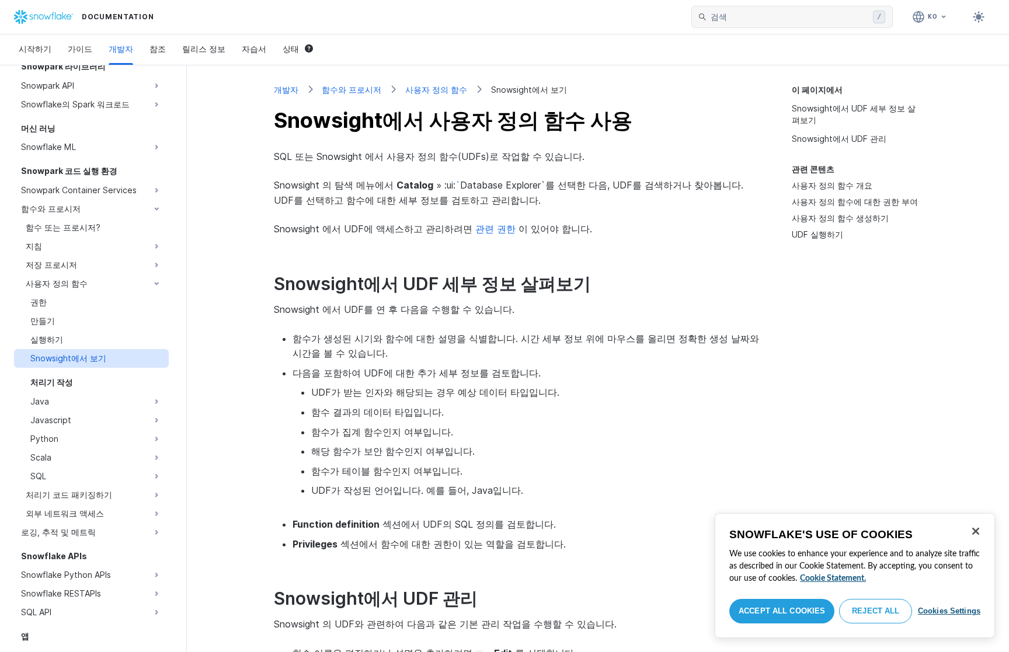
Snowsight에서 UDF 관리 (839, 139)
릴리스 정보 (203, 49)
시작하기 (35, 49)
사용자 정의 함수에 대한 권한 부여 (855, 202)
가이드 (80, 49)
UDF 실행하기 (817, 234)
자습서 (254, 49)
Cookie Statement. (833, 578)
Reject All (875, 610)
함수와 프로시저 (351, 90)
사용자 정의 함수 (436, 90)
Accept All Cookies (782, 610)
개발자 (121, 49)
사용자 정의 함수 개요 (832, 185)
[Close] (976, 531)
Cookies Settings (949, 610)
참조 (157, 49)
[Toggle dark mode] (978, 17)
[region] (855, 575)
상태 (291, 49)
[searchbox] (789, 16)
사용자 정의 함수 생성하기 (840, 218)
